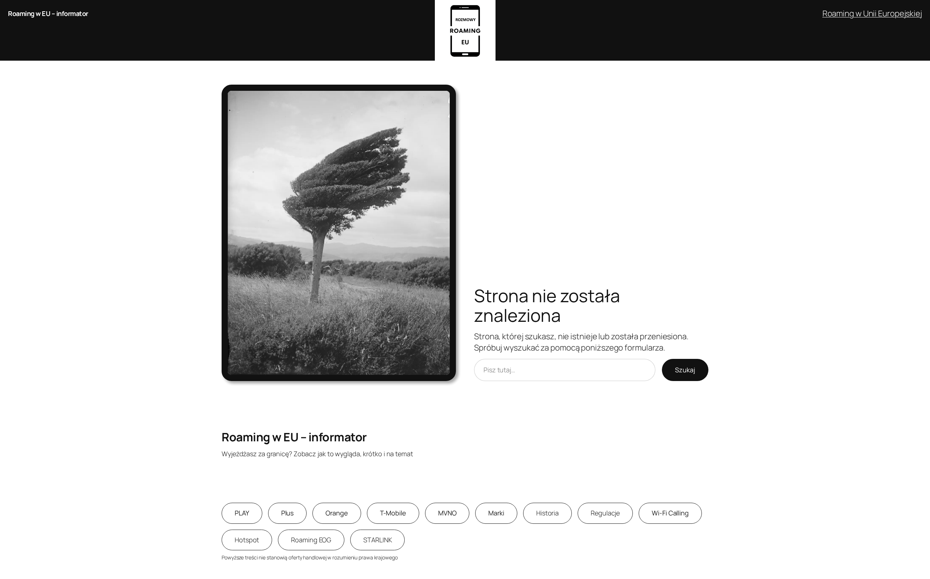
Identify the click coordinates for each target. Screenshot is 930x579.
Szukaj (685, 369)
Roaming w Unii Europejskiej (872, 13)
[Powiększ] (446, 94)
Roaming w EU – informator (48, 13)
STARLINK (377, 539)
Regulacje (605, 513)
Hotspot (247, 539)
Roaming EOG (311, 539)
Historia (547, 513)
